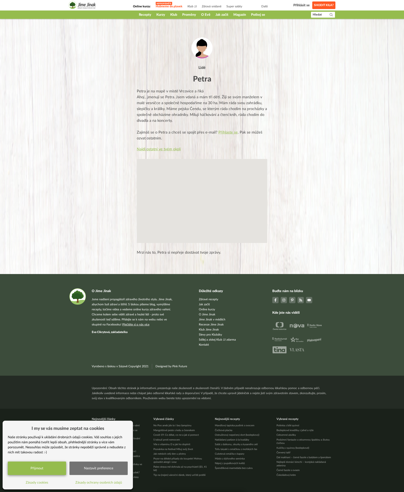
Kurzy (160, 14)
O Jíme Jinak (207, 314)
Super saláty (234, 6)
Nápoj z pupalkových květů (230, 463)
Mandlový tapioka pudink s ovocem (234, 425)
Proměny (189, 14)
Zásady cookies (37, 482)
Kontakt (204, 344)
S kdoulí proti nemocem (166, 439)
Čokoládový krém (286, 475)
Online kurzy (207, 309)
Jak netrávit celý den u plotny (169, 454)
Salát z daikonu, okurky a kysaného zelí (236, 444)
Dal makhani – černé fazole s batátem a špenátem (303, 457)
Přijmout (37, 468)
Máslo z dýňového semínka (230, 458)
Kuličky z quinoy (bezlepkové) (292, 448)
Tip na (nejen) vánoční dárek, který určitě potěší (179, 475)
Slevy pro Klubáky (210, 334)
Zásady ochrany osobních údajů (98, 482)
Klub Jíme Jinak (209, 329)
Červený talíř (283, 452)
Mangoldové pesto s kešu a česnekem (174, 430)
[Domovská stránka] (82, 5)
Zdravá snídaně (211, 6)
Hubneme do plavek (169, 6)
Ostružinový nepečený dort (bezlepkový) (237, 435)
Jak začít (221, 14)
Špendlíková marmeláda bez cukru (234, 468)
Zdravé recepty (208, 299)
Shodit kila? (324, 5)
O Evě (205, 14)
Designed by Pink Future (171, 366)
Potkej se (258, 14)
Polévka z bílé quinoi (287, 425)
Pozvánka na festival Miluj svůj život (173, 449)
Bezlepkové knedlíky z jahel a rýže (295, 430)
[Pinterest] (292, 300)
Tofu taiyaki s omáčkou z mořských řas (236, 449)
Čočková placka (223, 430)
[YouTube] (309, 300)
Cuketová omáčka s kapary (229, 454)
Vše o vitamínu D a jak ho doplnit (171, 444)
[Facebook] (275, 300)
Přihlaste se (228, 132)
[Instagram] (284, 300)
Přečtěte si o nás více (135, 324)
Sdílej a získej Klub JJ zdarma (217, 339)
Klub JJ (192, 6)
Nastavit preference (98, 468)
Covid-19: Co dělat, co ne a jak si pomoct (176, 435)
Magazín (239, 14)
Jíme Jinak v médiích (212, 319)
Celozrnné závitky (286, 435)
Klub (173, 14)
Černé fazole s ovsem (288, 470)
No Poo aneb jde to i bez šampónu (172, 425)
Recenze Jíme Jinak (211, 324)
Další (264, 6)
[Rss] (301, 300)
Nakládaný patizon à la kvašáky (232, 439)
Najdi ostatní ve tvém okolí (159, 149)
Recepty (145, 14)
